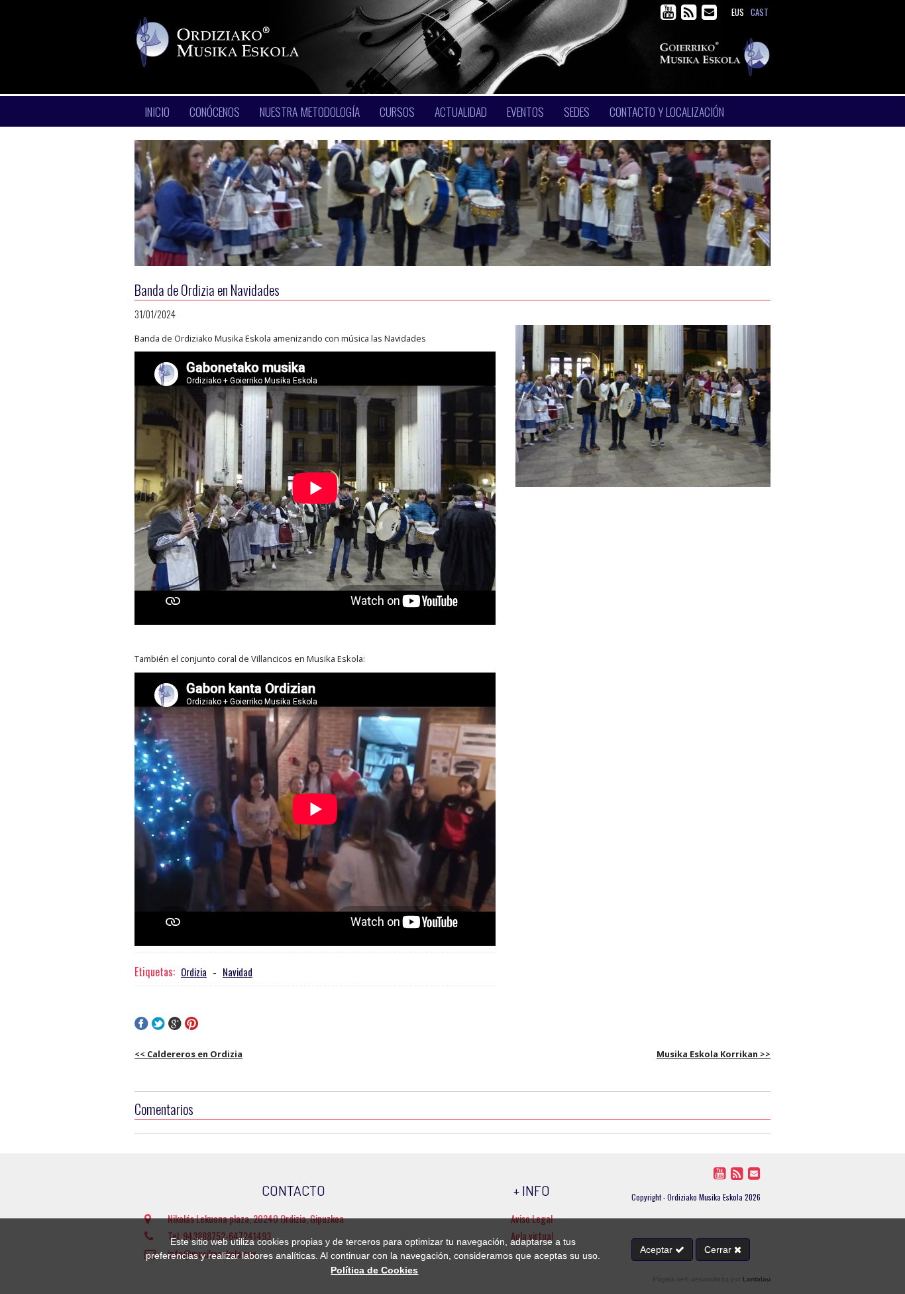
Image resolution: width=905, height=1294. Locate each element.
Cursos (397, 111)
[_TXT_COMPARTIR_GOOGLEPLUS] (175, 1026)
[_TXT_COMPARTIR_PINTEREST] (191, 1026)
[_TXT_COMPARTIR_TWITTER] (158, 1026)
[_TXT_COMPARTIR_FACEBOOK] (141, 1026)
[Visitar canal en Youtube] (669, 15)
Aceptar (657, 1249)
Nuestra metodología (310, 111)
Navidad (237, 972)
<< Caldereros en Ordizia (188, 1054)
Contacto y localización (667, 111)
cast (760, 12)
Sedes (577, 111)
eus (737, 12)
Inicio (157, 111)
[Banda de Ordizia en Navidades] (643, 406)
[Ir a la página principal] (336, 42)
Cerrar (719, 1249)
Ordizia (194, 972)
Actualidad (461, 111)
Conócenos (214, 111)
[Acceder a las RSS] (690, 15)
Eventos (525, 111)
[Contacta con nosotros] (709, 15)
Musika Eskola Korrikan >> (714, 1054)
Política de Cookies (374, 1270)
